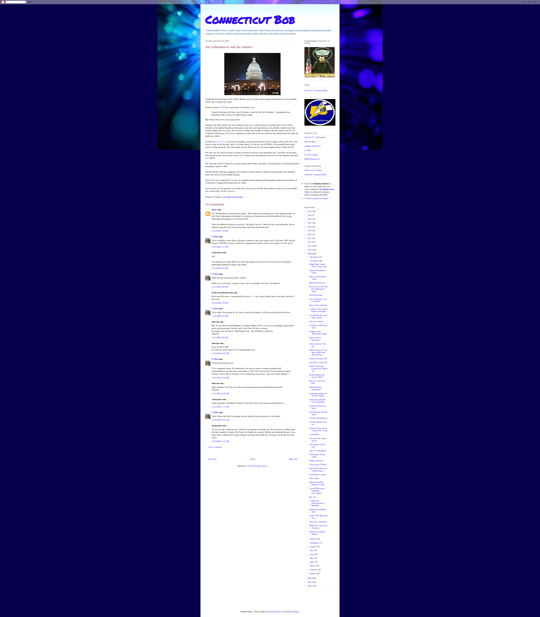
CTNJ (222, 107)
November (314, 260)
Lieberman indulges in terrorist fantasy (318, 394)
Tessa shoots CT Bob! (318, 464)
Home (252, 459)
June (312, 554)
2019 (310, 215)
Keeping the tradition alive (317, 510)
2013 (310, 238)
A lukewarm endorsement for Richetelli (316, 503)
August (313, 546)
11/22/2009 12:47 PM (220, 441)
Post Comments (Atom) (257, 466)
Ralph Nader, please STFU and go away (318, 265)
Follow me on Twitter (313, 170)
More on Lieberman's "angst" (317, 277)
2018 (310, 219)
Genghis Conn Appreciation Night (318, 332)
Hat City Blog (310, 141)
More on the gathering (318, 305)
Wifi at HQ (313, 478)
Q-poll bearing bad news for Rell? (316, 375)
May (312, 558)
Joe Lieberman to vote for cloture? (318, 300)
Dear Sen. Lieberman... (318, 521)
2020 (310, 211)
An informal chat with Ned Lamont (318, 316)
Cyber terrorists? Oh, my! (317, 344)
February (314, 569)
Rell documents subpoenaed (315, 388)
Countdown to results (317, 474)
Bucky (214, 209)
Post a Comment (215, 447)
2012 (310, 242)
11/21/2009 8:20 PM (220, 316)
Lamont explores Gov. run (318, 423)
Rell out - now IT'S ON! (317, 382)
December (314, 257)
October (313, 538)
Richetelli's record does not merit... (318, 526)
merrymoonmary (275, 611)
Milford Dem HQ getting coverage (317, 483)
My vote (312, 497)
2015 (310, 230)
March (313, 565)
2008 (310, 578)
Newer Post (212, 459)
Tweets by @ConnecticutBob (316, 90)
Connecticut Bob (250, 19)
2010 (310, 249)
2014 (310, 234)
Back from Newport (317, 282)
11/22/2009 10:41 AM (220, 419)
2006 (310, 586)
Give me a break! (316, 321)
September (314, 542)
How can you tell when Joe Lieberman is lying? (318, 289)
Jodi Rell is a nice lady (318, 362)
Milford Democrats (312, 159)
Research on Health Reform (317, 532)
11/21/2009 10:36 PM (220, 393)
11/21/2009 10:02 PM (220, 353)
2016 (310, 226)
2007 (310, 582)
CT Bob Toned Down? (318, 418)
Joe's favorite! (220, 141)
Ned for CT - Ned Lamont (314, 137)
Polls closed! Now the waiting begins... (318, 469)
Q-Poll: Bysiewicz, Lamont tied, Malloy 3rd (318, 368)
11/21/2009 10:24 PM (220, 377)
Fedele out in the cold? (318, 358)
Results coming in (316, 460)
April (312, 562)
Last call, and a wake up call (317, 439)
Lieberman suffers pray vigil (318, 326)
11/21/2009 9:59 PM (220, 337)
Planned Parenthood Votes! (317, 271)
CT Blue (307, 150)
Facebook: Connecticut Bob (315, 174)
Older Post (293, 459)
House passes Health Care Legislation (317, 400)
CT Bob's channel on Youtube (316, 198)
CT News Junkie (311, 154)
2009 (310, 253)
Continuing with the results (317, 455)
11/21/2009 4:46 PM (220, 268)
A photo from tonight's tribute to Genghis (318, 310)
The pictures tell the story (317, 445)
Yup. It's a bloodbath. (318, 450)
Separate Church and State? (317, 406)
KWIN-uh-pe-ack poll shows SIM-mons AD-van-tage (318, 352)
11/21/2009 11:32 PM (220, 406)
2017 (310, 223)
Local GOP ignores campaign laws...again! (317, 490)
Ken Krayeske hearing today (318, 413)
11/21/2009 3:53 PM (220, 246)
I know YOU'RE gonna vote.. (318, 516)
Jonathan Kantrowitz (312, 146)
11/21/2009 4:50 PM (220, 287)
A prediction (314, 434)
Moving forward (315, 295)
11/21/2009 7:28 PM (220, 303)
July (312, 550)
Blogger (296, 611)
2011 (310, 245)
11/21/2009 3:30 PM (220, 230)
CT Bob (215, 236)
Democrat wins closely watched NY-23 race (318, 429)
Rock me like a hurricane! (315, 338)
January (313, 573)
